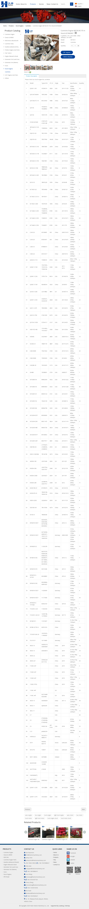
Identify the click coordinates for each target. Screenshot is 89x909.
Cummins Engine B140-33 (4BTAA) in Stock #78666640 (62, 839)
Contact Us (56, 864)
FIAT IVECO (8, 53)
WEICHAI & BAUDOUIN (11, 40)
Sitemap (67, 906)
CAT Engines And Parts (11, 75)
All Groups (6, 877)
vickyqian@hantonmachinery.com (35, 868)
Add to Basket (67, 57)
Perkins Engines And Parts (12, 50)
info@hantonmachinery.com (34, 855)
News (55, 862)
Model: (63, 40)
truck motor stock (66, 818)
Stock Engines (9, 69)
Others (7, 78)
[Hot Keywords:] (71, 4)
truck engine (47, 815)
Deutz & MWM (9, 37)
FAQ (54, 860)
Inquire (68, 52)
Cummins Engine (9, 34)
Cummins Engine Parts (10, 860)
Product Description (31, 76)
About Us (56, 855)
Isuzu (6, 65)
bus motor (79, 815)
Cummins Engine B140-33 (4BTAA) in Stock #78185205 (48, 839)
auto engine (28, 815)
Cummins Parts (9, 44)
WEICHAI (6, 857)
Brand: (62, 42)
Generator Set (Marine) (11, 62)
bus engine (38, 815)
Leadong (61, 906)
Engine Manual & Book (11, 56)
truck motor (28, 818)
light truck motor (39, 818)
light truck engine (59, 815)
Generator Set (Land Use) (12, 59)
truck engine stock (53, 818)
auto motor (70, 815)
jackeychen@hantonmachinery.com (36, 860)
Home (55, 852)
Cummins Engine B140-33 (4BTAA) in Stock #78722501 (76, 839)
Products (55, 857)
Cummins (7, 72)
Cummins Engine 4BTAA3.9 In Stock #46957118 (34, 839)
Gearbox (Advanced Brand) (12, 47)
